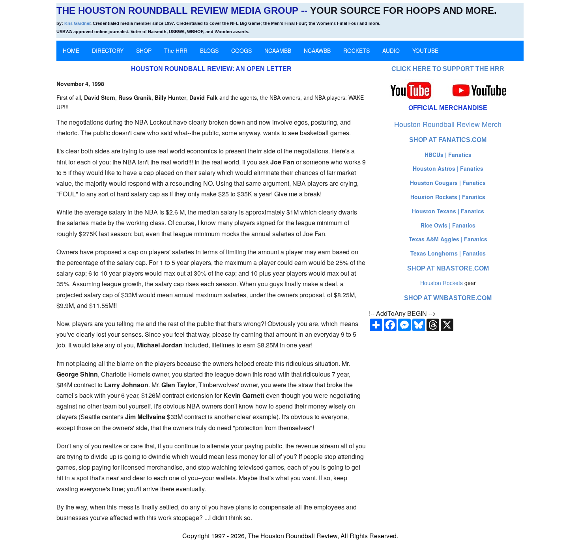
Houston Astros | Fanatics (448, 168)
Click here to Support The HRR (447, 68)
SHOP (144, 50)
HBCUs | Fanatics (448, 155)
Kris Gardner (77, 23)
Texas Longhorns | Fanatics (448, 253)
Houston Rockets (441, 283)
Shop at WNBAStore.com (448, 298)
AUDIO (391, 50)
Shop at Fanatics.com (447, 139)
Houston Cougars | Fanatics (448, 183)
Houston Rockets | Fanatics (447, 197)
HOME (71, 50)
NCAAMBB (277, 50)
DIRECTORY (107, 50)
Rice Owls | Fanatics (448, 225)
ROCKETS (356, 50)
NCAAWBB (317, 50)
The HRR (175, 50)
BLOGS (209, 50)
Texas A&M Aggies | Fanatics (448, 239)
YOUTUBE (425, 50)
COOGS (241, 50)
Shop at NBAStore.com (448, 268)
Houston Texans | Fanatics (448, 211)
